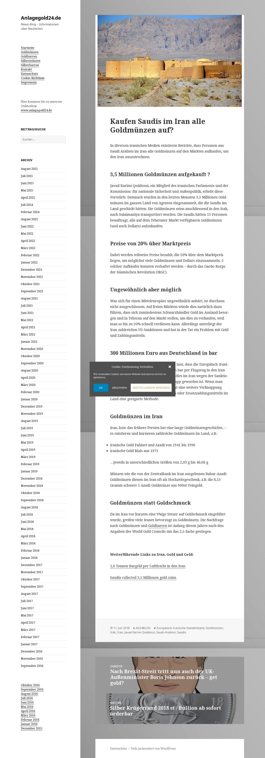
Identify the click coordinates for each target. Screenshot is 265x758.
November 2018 (32, 486)
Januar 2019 (29, 471)
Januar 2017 (29, 644)
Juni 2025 (27, 183)
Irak (113, 632)
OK (101, 388)
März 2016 (28, 715)
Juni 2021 (27, 313)
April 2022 (28, 241)
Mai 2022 (27, 234)
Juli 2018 (27, 514)
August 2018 (29, 507)
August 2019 (29, 421)
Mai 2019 (27, 442)
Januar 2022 (29, 262)
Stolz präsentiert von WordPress (153, 748)
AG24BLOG (143, 628)
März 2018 (28, 543)
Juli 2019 (27, 428)
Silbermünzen (30, 61)
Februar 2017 (30, 637)
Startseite (27, 48)
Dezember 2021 (31, 270)
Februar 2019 (30, 464)
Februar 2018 (30, 551)
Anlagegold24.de (41, 17)
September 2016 (32, 666)
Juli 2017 (27, 601)
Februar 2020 (30, 392)
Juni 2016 (27, 702)
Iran (120, 632)
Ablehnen (119, 388)
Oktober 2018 (30, 493)
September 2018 (32, 500)
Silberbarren (30, 65)
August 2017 (29, 594)
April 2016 (28, 711)
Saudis (181, 632)
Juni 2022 (27, 226)
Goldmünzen (29, 52)
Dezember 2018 (31, 478)
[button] (170, 367)
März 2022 (28, 248)
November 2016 (32, 659)
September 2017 (32, 587)
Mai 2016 (27, 707)
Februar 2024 (30, 212)
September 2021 (32, 291)
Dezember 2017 (31, 565)
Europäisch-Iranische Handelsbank (180, 628)
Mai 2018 (27, 529)
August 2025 (29, 169)
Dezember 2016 (31, 651)
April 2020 (28, 378)
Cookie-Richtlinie (33, 78)
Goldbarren (29, 56)
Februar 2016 (30, 720)
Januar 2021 (29, 342)
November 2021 (32, 277)
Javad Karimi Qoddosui (139, 632)
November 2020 (32, 349)
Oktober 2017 (30, 579)
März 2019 (28, 457)
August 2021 (29, 298)
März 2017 (28, 630)
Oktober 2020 (30, 356)
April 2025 (28, 198)
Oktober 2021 (30, 284)
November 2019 (32, 414)
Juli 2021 (27, 306)
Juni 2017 (27, 608)
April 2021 (28, 327)
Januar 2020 (29, 399)
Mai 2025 (27, 190)
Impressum (29, 82)
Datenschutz (29, 74)
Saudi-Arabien (166, 632)
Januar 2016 (29, 724)
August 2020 (29, 370)
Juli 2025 (27, 176)
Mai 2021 (27, 320)
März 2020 (28, 385)
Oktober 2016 (30, 685)
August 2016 (29, 694)
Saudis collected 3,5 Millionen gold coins (143, 577)
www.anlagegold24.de (36, 110)
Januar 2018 (29, 558)
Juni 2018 (27, 522)
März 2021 (28, 334)
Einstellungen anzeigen (151, 388)
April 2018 (28, 536)
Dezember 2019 (31, 406)
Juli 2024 (27, 205)
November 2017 (32, 572)
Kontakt (26, 69)
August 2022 (29, 219)
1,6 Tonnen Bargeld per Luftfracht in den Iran (147, 566)
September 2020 (32, 363)
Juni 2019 (27, 435)
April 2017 (28, 623)
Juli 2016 (27, 698)
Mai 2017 (27, 615)
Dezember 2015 (31, 728)
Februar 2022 (30, 255)
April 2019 (28, 450)
